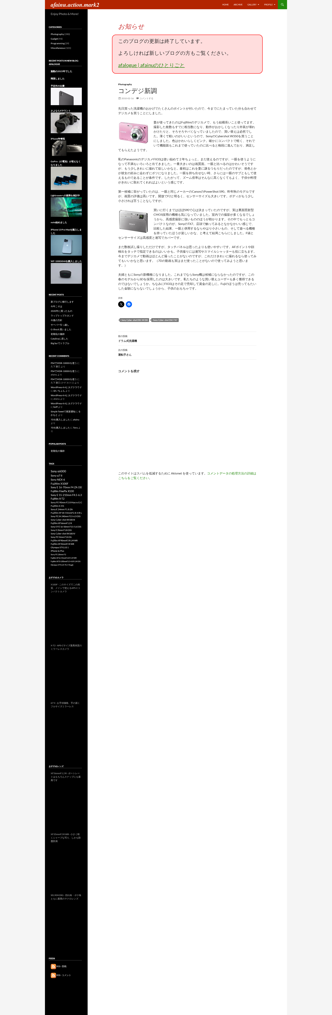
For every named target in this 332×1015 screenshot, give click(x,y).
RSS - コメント (63, 975)
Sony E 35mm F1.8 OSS (61, 530)
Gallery (251, 4)
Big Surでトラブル (60, 343)
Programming (58, 43)
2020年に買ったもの (61, 310)
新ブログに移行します (62, 301)
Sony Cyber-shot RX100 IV (63, 533)
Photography (125, 84)
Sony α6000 (58, 471)
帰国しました (58, 78)
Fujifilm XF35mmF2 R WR (62, 544)
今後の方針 (56, 320)
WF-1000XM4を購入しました (66, 261)
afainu (76, 419)
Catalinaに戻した (59, 338)
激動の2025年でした (61, 71)
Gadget (54, 38)
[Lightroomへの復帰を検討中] (66, 206)
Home (225, 4)
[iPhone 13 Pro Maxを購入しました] (66, 245)
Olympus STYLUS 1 (60, 547)
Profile (268, 4)
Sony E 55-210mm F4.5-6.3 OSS (69, 495)
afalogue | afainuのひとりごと (151, 65)
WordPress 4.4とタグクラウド (66, 387)
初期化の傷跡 (58, 334)
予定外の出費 (58, 85)
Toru (75, 427)
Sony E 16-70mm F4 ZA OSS (67, 487)
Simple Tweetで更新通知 (63, 411)
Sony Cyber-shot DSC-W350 (134, 320)
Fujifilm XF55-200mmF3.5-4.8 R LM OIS (66, 561)
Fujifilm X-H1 (57, 505)
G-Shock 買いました (61, 329)
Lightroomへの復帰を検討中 (65, 195)
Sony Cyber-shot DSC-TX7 (165, 320)
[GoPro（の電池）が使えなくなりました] (66, 178)
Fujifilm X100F (59, 483)
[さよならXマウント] (66, 122)
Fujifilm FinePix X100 (62, 491)
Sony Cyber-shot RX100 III (63, 519)
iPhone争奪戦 (58, 138)
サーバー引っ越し (60, 324)
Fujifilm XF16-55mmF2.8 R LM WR (64, 558)
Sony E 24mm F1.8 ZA (62, 509)
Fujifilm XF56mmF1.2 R (61, 523)
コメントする (146, 98)
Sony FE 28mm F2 (58, 554)
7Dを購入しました (60, 419)
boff (55, 406)
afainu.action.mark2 (75, 5)
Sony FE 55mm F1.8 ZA (61, 537)
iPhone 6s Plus (57, 551)
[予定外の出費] (66, 96)
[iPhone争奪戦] (66, 147)
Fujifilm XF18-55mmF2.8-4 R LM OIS (69, 512)
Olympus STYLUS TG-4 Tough (62, 565)
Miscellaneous (58, 48)
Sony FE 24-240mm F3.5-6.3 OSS (66, 516)
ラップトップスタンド (62, 315)
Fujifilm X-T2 (58, 498)
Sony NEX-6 (58, 479)
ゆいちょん (59, 390)
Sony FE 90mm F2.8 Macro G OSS (68, 502)
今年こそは (56, 306)
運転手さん (125, 352)
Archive (238, 4)
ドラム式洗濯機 (127, 338)
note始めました (59, 222)
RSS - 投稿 (61, 966)
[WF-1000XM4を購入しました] (66, 273)
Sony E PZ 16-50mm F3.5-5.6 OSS (66, 526)
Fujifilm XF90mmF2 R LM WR (64, 540)
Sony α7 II (56, 475)
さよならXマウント (61, 110)
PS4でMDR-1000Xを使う (64, 363)
